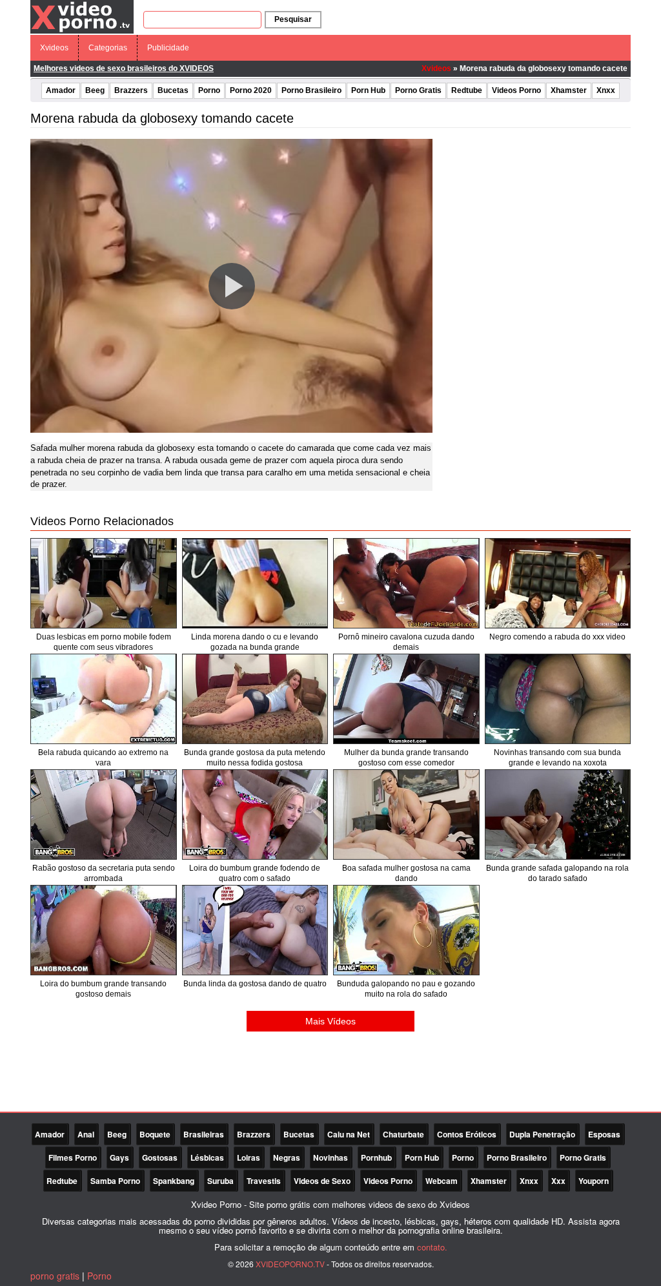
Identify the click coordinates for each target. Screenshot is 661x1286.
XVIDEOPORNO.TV (290, 1263)
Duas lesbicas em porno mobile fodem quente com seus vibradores (103, 642)
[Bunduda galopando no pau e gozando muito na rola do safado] (406, 930)
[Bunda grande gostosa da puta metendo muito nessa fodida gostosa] (255, 698)
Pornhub (376, 1157)
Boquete (154, 1134)
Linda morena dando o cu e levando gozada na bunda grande (254, 642)
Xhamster (569, 90)
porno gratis (54, 1275)
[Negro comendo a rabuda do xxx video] (558, 583)
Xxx (558, 1181)
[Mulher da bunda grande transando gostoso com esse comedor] (406, 698)
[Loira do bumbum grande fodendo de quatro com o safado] (255, 814)
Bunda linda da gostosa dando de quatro (255, 983)
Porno (209, 90)
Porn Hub (368, 90)
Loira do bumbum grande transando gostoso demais (103, 989)
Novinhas (330, 1157)
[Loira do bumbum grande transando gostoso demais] (103, 930)
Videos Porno (516, 90)
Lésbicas (207, 1157)
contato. (432, 1247)
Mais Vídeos (330, 1021)
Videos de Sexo (322, 1181)
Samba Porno (115, 1181)
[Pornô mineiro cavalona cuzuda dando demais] (406, 583)
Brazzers (131, 90)
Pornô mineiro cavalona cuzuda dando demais (406, 642)
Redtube (466, 90)
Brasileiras (203, 1134)
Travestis (264, 1181)
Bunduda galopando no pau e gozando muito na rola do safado (406, 989)
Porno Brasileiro (311, 90)
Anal (85, 1134)
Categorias (107, 47)
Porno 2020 (251, 90)
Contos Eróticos (466, 1134)
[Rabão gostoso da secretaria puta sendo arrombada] (103, 814)
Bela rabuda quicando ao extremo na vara (103, 757)
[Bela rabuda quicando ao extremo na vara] (103, 698)
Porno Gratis (418, 90)
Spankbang (173, 1181)
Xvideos (54, 47)
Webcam (441, 1181)
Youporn (593, 1181)
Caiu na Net (348, 1134)
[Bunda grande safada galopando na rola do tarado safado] (558, 814)
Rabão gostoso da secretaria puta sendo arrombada (103, 873)
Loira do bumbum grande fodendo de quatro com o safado (254, 873)
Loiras (248, 1157)
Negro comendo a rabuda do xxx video (557, 636)
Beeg (95, 90)
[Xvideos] (82, 16)
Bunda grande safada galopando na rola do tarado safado (557, 873)
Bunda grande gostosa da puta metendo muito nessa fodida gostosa (254, 757)
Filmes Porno (72, 1157)
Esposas (604, 1134)
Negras (286, 1157)
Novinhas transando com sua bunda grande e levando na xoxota (557, 757)
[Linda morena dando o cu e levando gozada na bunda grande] (255, 583)
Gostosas (160, 1157)
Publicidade (168, 47)
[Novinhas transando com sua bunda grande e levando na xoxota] (558, 698)
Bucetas (173, 90)
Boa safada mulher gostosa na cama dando (406, 873)
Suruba (220, 1181)
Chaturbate (403, 1134)
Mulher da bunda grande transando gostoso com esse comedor (406, 757)
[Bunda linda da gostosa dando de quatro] (255, 930)
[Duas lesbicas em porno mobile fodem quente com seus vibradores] (103, 583)
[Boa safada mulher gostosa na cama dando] (406, 814)
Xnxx (605, 90)
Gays (119, 1157)
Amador (61, 90)
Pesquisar (293, 19)
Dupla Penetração (542, 1134)
